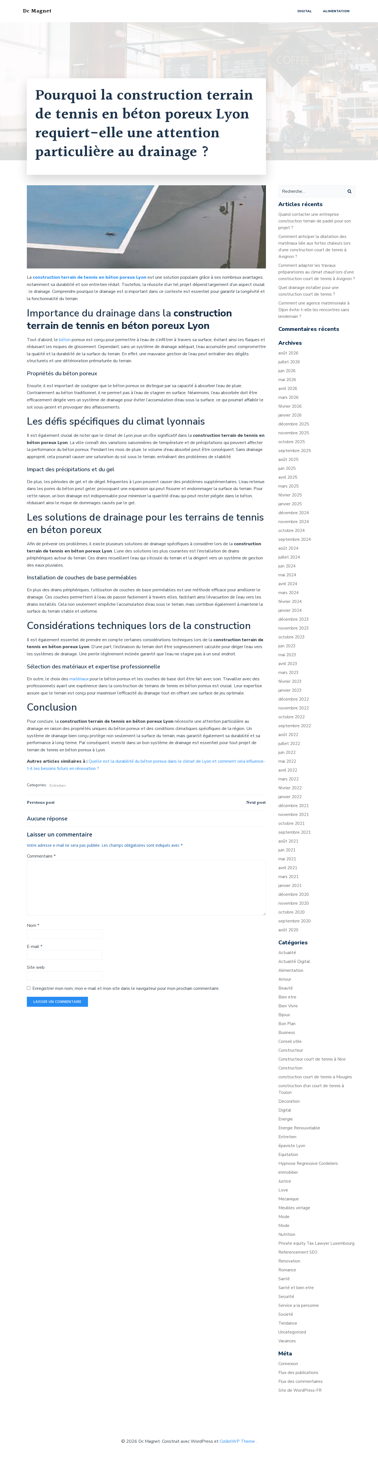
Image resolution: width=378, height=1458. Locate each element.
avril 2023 (287, 663)
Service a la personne (298, 1305)
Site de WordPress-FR (300, 1390)
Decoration (289, 1101)
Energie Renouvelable (299, 1128)
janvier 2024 (290, 610)
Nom (33, 925)
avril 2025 (287, 477)
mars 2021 (288, 876)
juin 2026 (287, 371)
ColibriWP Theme (237, 1441)
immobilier (288, 1172)
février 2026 (290, 406)
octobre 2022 (291, 717)
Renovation (289, 1261)
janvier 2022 (290, 797)
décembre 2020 (293, 894)
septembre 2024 (294, 539)
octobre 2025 (291, 442)
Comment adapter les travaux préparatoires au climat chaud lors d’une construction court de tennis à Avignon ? (316, 272)
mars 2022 (288, 779)
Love (283, 1190)
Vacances (287, 1341)
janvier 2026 (290, 415)
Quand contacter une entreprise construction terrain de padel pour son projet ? (314, 221)
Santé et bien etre (296, 1287)
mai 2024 (287, 575)
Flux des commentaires (300, 1381)
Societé (285, 1314)
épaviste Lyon (291, 1145)
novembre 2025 (293, 433)
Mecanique (288, 1199)
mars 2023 (288, 672)
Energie (285, 1119)
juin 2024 (287, 566)
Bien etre (287, 997)
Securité (286, 1296)
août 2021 (288, 841)
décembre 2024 (293, 513)
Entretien (58, 785)
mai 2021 (287, 859)
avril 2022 (287, 770)
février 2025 (290, 495)
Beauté (285, 988)
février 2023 (290, 681)
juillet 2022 (289, 743)
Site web (36, 967)
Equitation (288, 1154)
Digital (304, 11)
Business (286, 1032)
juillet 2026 (289, 362)
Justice (284, 1181)
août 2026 (288, 353)
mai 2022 (287, 761)
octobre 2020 (291, 912)
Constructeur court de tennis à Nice (312, 1059)
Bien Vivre (288, 1006)
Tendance (287, 1323)
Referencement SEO (297, 1252)
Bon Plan (287, 1023)
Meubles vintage (294, 1208)
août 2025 (288, 459)
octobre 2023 (291, 637)
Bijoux (284, 1015)
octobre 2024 (291, 530)
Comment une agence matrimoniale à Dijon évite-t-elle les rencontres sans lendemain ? (313, 309)
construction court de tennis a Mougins (315, 1077)
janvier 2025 (290, 504)
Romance (287, 1270)
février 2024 (290, 601)
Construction (290, 1068)
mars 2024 (288, 592)
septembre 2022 (294, 726)
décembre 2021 (293, 805)
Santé (284, 1279)
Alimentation (336, 11)
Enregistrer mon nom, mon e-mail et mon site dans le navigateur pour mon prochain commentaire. (125, 988)
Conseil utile (290, 1041)
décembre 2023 (293, 619)
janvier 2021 (290, 885)
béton (65, 340)
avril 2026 (287, 388)
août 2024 (288, 548)
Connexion (288, 1363)
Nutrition (286, 1234)
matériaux (79, 679)
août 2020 (288, 930)
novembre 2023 (293, 628)
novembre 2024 (293, 521)
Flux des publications (298, 1372)
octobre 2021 (291, 823)
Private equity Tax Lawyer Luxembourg (316, 1243)
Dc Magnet (37, 11)
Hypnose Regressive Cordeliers (308, 1163)
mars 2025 (288, 486)
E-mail (34, 947)
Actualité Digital (294, 961)
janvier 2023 (290, 690)
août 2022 (288, 734)
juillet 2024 (289, 557)
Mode (283, 1216)
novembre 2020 (293, 903)
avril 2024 (287, 584)
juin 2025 (287, 468)
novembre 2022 (293, 708)
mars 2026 (288, 397)
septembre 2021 (294, 832)
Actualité (287, 952)
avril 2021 (287, 868)
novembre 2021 (293, 814)
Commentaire (41, 856)
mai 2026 (287, 379)
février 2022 (290, 788)
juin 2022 (287, 752)
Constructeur (290, 1050)
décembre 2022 (293, 699)
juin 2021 (287, 850)
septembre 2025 (294, 450)
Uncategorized (292, 1332)
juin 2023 (287, 646)
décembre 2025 (293, 424)
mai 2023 (287, 655)
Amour (284, 979)
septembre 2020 (294, 921)
